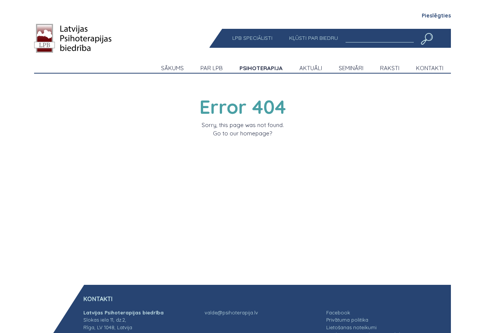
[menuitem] (252, 38)
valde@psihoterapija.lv (231, 312)
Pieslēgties (436, 15)
